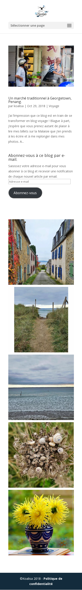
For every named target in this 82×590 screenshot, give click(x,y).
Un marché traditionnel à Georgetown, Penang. (40, 100)
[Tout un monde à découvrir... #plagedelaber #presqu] (41, 455)
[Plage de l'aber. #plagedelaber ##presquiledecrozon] (41, 387)
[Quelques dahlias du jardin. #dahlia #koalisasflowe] (41, 522)
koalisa (19, 106)
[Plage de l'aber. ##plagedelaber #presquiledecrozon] (41, 319)
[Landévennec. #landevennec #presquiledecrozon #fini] (41, 252)
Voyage (54, 106)
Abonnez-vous (25, 192)
